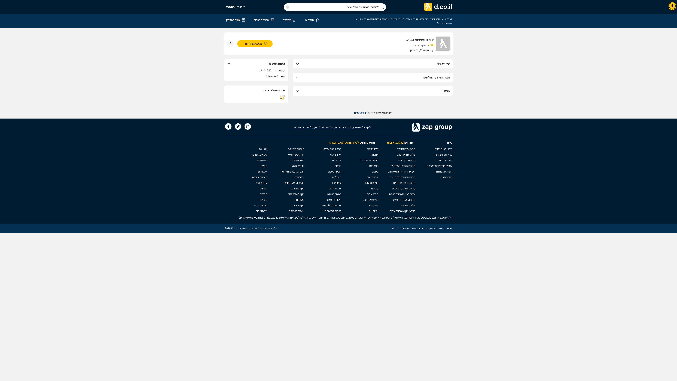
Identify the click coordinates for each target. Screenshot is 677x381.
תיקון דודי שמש (334, 200)
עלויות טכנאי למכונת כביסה (402, 194)
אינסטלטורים (335, 188)
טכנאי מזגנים (260, 205)
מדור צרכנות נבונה (443, 149)
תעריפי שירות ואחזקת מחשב (401, 171)
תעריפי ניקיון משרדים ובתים (402, 211)
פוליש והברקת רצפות (294, 183)
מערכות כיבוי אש (296, 149)
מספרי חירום (446, 177)
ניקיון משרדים (298, 188)
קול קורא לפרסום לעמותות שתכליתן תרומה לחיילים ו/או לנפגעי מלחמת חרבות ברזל (333, 127)
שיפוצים (263, 188)
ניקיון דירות (299, 200)
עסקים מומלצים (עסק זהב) (439, 166)
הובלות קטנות (334, 171)
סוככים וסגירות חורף (369, 160)
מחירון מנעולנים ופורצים (404, 183)
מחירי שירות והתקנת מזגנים (402, 177)
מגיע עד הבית (445, 160)
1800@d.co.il (246, 217)
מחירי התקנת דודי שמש (404, 200)
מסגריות (263, 194)
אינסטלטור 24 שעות (331, 205)
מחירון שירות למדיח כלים (403, 188)
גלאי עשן (263, 149)
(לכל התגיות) (336, 142)
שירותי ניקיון (299, 177)
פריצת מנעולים (371, 183)
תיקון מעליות (372, 149)
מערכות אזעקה (259, 177)
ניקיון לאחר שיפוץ (296, 194)
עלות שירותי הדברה (406, 154)
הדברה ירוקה (298, 166)
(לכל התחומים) (351, 142)
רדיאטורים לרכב (370, 200)
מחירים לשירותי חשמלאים (403, 166)
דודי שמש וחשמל (296, 154)
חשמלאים (262, 160)
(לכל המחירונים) (395, 142)
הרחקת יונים (298, 160)
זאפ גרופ (405, 228)
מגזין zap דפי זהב (443, 154)
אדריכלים (336, 160)
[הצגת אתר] (282, 97)
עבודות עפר (372, 177)
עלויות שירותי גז (408, 205)
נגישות (442, 228)
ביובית (375, 171)
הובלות (338, 166)
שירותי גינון (336, 183)
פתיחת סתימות (334, 194)
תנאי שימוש (431, 228)
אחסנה (374, 154)
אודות (449, 228)
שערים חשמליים (296, 211)
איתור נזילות (335, 154)
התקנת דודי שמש (333, 211)
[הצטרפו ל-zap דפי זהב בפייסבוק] (228, 126)
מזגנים (264, 200)
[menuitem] (434, 149)
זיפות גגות (373, 205)
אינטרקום (262, 171)
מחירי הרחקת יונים (406, 160)
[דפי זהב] (438, 7)
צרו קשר (395, 228)
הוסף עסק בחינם (444, 171)
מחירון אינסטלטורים (406, 149)
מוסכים (374, 188)
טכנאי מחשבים (259, 154)
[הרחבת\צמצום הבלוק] (297, 64)
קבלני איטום (372, 194)
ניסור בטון (373, 166)
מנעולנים (336, 177)
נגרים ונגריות (261, 211)
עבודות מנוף (261, 183)
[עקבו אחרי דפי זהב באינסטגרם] (247, 126)
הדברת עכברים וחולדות (293, 171)
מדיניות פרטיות (418, 228)
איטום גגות (373, 211)
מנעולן (264, 166)
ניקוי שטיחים (298, 205)
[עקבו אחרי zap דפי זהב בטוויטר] (238, 126)
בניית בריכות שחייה (332, 149)
